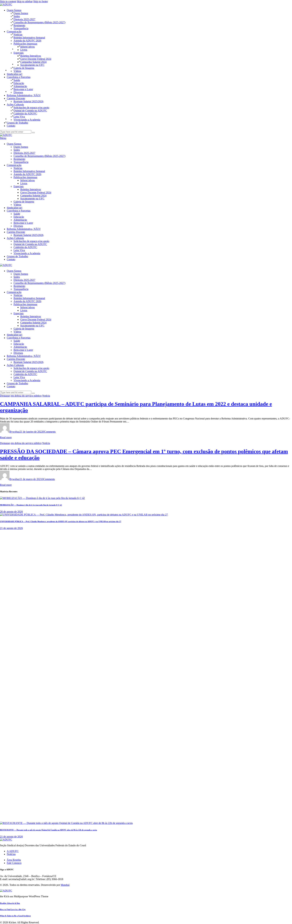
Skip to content (8, 1)
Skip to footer (40, 1)
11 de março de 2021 (31, 479)
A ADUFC (13, 851)
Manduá (65, 884)
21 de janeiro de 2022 (31, 431)
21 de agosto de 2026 (11, 528)
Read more (6, 437)
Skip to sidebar (25, 1)
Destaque (5, 395)
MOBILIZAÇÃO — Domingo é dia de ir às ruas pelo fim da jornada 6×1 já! (31, 505)
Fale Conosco (14, 862)
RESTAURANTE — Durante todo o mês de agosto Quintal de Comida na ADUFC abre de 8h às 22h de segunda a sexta (48, 830)
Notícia (46, 395)
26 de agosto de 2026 (11, 511)
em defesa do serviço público (26, 395)
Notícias (11, 854)
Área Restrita (14, 859)
